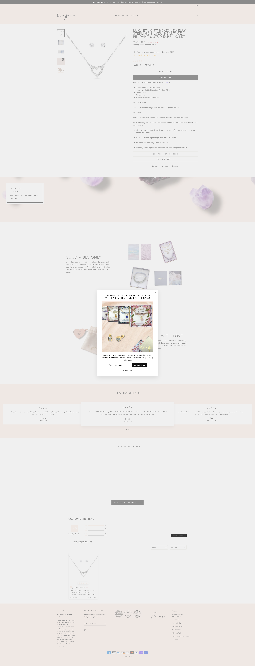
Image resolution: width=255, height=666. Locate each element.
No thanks (127, 370)
